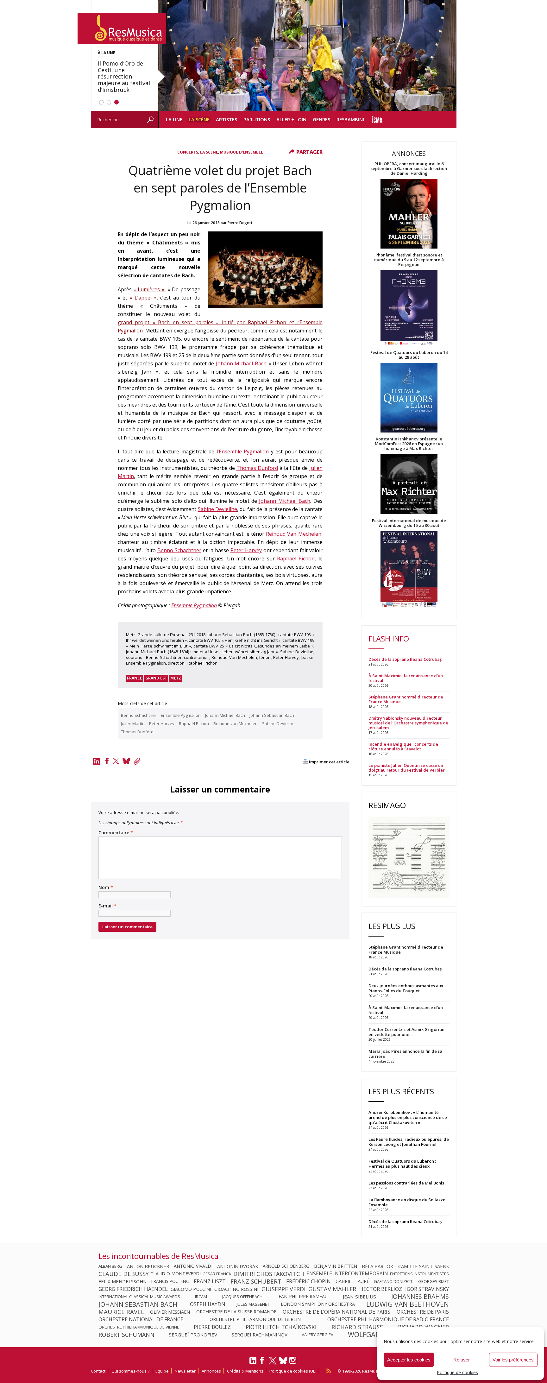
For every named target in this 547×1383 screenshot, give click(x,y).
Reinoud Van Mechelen (293, 533)
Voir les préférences (513, 1359)
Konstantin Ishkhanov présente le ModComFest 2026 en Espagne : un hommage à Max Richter (409, 444)
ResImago (387, 805)
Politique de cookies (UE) (292, 1371)
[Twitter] (116, 761)
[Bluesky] (283, 1360)
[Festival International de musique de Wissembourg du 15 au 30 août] (409, 569)
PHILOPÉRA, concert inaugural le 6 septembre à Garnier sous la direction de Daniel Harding (409, 168)
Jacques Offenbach (242, 1296)
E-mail (107, 905)
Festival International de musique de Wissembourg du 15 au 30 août (409, 523)
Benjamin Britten (335, 1266)
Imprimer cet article (329, 762)
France (134, 678)
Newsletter (185, 1371)
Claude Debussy (123, 1273)
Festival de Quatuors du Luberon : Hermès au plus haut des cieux (402, 1163)
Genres (321, 119)
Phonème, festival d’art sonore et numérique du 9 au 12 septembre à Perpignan (409, 260)
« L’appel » (143, 297)
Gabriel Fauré (352, 1281)
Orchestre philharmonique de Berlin (255, 1319)
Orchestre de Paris (423, 1311)
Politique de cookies (457, 1372)
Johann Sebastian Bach (271, 715)
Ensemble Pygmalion (244, 451)
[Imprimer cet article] (305, 762)
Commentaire (115, 832)
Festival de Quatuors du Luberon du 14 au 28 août (409, 355)
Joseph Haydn (206, 1304)
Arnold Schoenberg (286, 1266)
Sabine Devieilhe (217, 509)
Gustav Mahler (332, 1288)
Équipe (162, 1371)
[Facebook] (107, 761)
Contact (98, 1371)
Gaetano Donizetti (393, 1281)
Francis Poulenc (170, 1281)
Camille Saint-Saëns (423, 1266)
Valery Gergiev (317, 1334)
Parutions (256, 119)
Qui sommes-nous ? (130, 1371)
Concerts (187, 152)
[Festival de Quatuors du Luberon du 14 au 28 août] (409, 398)
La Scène (199, 119)
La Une (174, 119)
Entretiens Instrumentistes (419, 1273)
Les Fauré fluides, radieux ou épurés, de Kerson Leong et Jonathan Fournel (408, 1141)
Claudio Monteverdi (175, 1273)
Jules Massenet (253, 1304)
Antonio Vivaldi (193, 1266)
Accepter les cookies (409, 1359)
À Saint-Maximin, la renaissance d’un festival (405, 678)
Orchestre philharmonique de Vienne (138, 1326)
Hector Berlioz (380, 1288)
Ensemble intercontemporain (347, 1273)
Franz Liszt (210, 1281)
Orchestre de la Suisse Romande (236, 1311)
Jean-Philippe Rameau (302, 1296)
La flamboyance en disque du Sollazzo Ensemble (406, 1202)
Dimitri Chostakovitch (269, 1273)
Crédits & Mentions (245, 1371)
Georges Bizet (433, 1281)
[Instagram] (293, 1360)
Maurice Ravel (121, 1311)
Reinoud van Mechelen (235, 723)
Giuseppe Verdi (283, 1288)
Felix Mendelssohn (122, 1281)
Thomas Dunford (257, 467)
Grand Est (156, 678)
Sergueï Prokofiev (193, 1334)
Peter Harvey (246, 550)
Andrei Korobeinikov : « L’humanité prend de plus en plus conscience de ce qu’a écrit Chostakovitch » (407, 1117)
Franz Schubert (255, 1281)
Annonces (211, 1371)
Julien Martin (133, 723)
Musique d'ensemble (241, 152)
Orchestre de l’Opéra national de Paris (336, 1311)
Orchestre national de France (140, 1319)
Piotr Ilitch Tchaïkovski (281, 1326)
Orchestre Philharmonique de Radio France (388, 1319)
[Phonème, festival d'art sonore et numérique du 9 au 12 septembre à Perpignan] (409, 308)
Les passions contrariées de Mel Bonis (406, 1183)
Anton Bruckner (148, 1266)
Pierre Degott (240, 222)
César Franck (217, 1273)
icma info (377, 119)
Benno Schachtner (179, 550)
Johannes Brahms (420, 1296)
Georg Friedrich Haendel (133, 1288)
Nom (105, 887)
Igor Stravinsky (427, 1288)
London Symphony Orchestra (318, 1304)
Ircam (201, 1296)
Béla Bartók (377, 1266)
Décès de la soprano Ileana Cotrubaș (405, 659)
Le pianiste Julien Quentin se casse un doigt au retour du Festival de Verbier (406, 768)
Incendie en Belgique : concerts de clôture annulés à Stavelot (403, 746)
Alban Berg (110, 1266)
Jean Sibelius (359, 1296)
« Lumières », (149, 289)
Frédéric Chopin (308, 1281)
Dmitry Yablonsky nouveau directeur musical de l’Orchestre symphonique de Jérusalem (408, 723)
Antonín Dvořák (237, 1266)
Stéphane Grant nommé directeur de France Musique (405, 699)
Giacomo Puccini (191, 1288)
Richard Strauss (357, 1326)
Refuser (461, 1359)
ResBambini (350, 119)
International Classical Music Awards (139, 1296)
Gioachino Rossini (236, 1288)
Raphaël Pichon (296, 558)
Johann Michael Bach (241, 363)
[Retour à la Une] (122, 28)
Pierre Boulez (212, 1326)
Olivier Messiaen (170, 1311)
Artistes (226, 119)
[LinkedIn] (252, 1363)
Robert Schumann (126, 1334)
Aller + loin (291, 119)
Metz (175, 678)
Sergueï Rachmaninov (259, 1334)
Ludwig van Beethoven (407, 1304)
